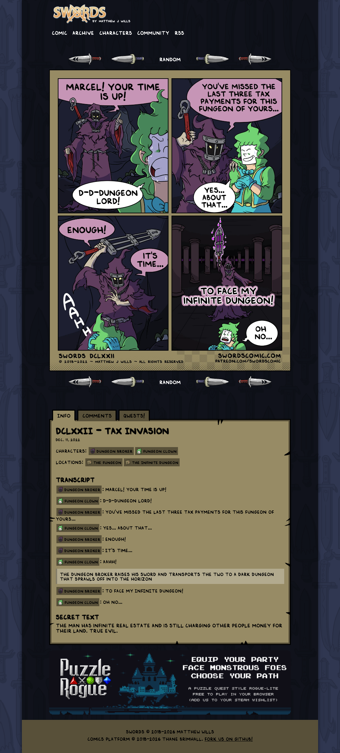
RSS (179, 32)
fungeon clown (81, 501)
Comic (59, 32)
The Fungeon (107, 462)
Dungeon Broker (114, 451)
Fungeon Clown (160, 451)
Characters (115, 32)
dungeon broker (82, 490)
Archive (83, 32)
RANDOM (170, 59)
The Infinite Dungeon (155, 462)
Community (153, 32)
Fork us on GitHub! (229, 738)
